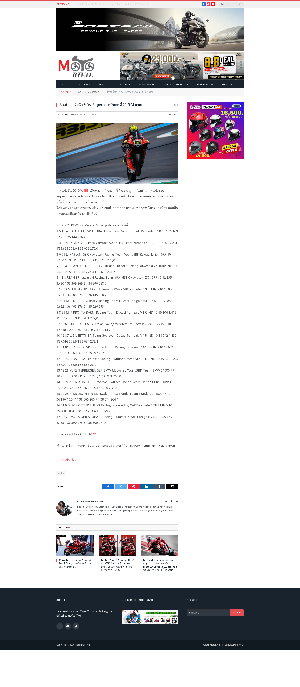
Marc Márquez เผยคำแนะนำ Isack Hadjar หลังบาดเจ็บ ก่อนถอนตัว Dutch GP (114, 4)
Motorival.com (82, 644)
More (225, 84)
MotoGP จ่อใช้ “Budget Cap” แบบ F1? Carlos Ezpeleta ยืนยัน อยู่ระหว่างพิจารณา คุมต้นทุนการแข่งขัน (117, 565)
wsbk (61, 473)
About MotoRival (211, 644)
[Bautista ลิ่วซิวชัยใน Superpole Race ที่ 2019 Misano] (117, 153)
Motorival (69, 459)
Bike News (83, 84)
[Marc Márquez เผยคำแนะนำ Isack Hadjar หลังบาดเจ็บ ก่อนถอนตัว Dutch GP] (75, 545)
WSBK (84, 190)
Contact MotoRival (234, 644)
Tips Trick (123, 84)
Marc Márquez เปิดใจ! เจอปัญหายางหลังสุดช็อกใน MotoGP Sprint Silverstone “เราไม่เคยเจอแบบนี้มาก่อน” (160, 565)
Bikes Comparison (176, 84)
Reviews (103, 84)
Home (64, 84)
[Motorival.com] (76, 66)
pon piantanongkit (69, 114)
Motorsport (147, 84)
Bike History (205, 84)
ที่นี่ (94, 434)
